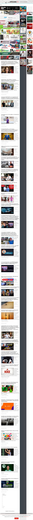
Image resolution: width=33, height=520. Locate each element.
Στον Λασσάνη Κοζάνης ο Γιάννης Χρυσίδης (9, 447)
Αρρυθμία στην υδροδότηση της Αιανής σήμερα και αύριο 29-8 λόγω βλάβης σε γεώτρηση (10, 416)
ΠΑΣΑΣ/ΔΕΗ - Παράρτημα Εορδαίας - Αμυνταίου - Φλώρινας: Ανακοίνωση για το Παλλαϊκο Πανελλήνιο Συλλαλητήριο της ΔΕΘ (10, 246)
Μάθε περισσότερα (26, 516)
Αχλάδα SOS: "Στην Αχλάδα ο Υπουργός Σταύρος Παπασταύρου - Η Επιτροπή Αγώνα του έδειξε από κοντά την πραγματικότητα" (10, 80)
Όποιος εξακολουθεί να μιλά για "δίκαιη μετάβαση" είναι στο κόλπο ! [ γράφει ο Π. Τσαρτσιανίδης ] (30, 9)
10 (2, 505)
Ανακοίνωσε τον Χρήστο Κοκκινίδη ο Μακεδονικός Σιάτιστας (8, 462)
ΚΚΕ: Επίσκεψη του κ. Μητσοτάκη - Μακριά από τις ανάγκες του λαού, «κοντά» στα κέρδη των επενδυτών (10, 365)
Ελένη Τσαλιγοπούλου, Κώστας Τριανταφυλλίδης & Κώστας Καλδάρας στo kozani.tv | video (10, 287)
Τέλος (3, 507)
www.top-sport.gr (12, 513)
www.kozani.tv (16, 207)
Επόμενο (3, 506)
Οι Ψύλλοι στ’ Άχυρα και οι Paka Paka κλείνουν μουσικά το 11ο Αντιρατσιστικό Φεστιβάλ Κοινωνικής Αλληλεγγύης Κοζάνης (9, 383)
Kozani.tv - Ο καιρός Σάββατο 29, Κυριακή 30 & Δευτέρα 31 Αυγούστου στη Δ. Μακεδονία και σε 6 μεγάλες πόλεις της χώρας (10, 204)
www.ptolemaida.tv (7, 513)
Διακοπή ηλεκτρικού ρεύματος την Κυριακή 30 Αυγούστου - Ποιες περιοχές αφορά (9, 310)
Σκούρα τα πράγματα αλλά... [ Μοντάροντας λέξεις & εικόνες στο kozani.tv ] (9, 183)
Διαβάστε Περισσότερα (5, 75)
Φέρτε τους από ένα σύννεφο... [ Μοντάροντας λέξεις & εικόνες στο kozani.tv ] (9, 277)
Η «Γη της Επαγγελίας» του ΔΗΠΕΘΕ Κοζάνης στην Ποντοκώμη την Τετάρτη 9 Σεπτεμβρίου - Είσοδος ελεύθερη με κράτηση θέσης (9, 263)
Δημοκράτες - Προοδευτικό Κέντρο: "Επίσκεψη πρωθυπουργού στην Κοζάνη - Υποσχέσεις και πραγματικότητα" (9, 400)
